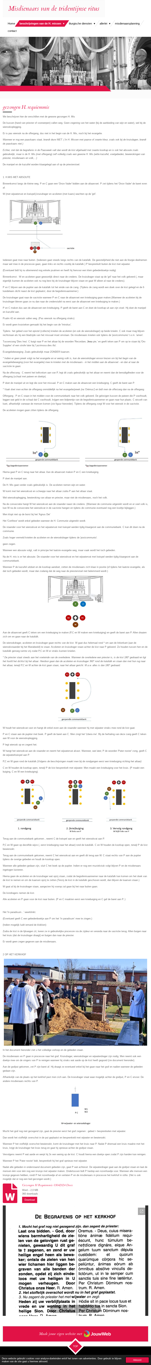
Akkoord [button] (137, 1360)
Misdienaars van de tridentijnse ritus (53, 8)
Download (29, 1199)
